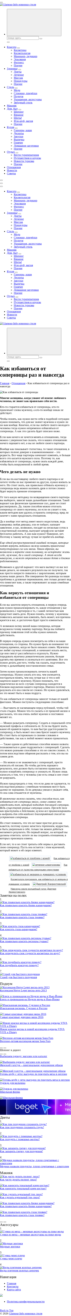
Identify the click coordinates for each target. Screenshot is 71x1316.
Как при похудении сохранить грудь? (22, 1127)
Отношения (14, 167)
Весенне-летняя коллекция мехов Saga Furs (25, 1041)
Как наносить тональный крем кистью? (23, 1188)
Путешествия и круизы (27, 158)
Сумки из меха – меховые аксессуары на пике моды (30, 1234)
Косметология (22, 53)
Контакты (12, 1286)
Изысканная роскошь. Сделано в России (23, 1008)
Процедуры (20, 80)
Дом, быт (12, 108)
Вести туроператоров (26, 154)
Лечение (19, 74)
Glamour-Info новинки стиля (25, 1313)
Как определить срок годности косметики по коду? (30, 953)
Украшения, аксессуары (28, 99)
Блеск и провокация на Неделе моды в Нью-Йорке (30, 999)
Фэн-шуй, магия (23, 121)
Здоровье (12, 68)
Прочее (18, 65)
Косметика (20, 50)
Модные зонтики (10, 1246)
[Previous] (1, 1047)
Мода (17, 90)
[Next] (4, 1047)
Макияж (12, 105)
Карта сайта (14, 1289)
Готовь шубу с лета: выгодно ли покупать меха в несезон (33, 1074)
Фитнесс (19, 62)
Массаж (18, 77)
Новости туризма (24, 161)
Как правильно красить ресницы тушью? (24, 941)
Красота (11, 47)
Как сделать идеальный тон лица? (20, 1197)
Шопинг (19, 111)
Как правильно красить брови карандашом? (26, 905)
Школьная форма (10, 1091)
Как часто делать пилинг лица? (18, 1179)
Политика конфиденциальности (26, 1301)
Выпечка (19, 139)
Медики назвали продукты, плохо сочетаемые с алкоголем (34, 1166)
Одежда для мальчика (12, 1083)
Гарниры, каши (23, 130)
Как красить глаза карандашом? (18, 929)
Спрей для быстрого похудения (18, 977)
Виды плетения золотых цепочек (19, 1270)
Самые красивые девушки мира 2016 (21, 1017)
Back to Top (6, 1310)
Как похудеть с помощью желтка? (20, 1139)
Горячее (18, 142)
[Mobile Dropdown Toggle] (18, 47)
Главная (11, 1283)
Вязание (18, 114)
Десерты (19, 133)
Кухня (10, 127)
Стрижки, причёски (25, 93)
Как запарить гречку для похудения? (21, 1151)
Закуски (18, 136)
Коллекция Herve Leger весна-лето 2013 (23, 990)
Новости (12, 170)
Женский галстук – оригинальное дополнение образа (31, 1065)
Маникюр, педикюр (25, 56)
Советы (11, 173)
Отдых (11, 151)
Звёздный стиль (23, 102)
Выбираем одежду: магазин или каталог (23, 1056)
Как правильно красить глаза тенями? (22, 917)
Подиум (18, 96)
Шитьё (18, 117)
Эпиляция (20, 59)
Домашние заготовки (26, 145)
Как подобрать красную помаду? (19, 965)
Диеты (18, 71)
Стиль (10, 87)
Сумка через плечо (11, 1258)
